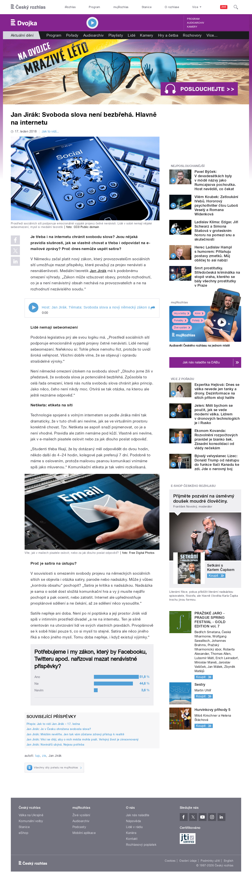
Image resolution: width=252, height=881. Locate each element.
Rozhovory (192, 35)
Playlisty (115, 35)
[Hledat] (236, 7)
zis (44, 756)
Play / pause (33, 307)
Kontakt (131, 839)
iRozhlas (70, 7)
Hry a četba (168, 35)
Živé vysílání (180, 327)
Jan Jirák (98, 271)
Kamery (192, 26)
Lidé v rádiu (134, 827)
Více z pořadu (182, 379)
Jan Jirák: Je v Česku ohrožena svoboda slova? (59, 729)
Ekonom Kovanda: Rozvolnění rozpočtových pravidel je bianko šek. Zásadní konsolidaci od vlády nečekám (216, 439)
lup (37, 756)
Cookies (170, 860)
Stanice (147, 7)
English (228, 860)
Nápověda (133, 821)
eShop (23, 833)
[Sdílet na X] (15, 250)
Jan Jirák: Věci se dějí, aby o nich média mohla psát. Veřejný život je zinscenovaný (83, 739)
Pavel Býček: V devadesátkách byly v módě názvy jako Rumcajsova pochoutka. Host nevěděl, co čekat (215, 180)
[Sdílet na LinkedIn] (15, 261)
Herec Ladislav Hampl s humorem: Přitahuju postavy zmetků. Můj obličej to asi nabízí (213, 253)
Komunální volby (31, 821)
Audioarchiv (195, 22)
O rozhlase (172, 7)
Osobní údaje (188, 860)
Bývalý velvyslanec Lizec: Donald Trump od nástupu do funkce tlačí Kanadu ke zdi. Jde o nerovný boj (217, 462)
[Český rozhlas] (28, 7)
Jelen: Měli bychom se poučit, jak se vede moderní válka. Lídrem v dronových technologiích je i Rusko (217, 414)
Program (94, 7)
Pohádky (178, 320)
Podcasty (79, 827)
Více (212, 35)
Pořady (72, 35)
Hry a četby (180, 313)
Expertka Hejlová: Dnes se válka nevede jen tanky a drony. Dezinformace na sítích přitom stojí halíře (217, 391)
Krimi (197, 313)
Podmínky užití (210, 860)
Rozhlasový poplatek (141, 845)
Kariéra (131, 833)
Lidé (131, 35)
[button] (152, 308)
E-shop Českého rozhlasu (193, 486)
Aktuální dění (22, 35)
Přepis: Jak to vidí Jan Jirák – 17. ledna (53, 723)
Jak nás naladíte (137, 815)
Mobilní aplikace (84, 833)
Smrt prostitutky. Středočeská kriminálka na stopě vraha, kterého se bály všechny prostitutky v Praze (217, 276)
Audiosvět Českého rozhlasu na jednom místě (199, 345)
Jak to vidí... (50, 131)
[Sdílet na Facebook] (15, 240)
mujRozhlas (121, 7)
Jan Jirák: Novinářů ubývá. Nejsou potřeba (55, 744)
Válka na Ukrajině (31, 815)
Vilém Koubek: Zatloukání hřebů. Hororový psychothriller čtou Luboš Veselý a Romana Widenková (216, 205)
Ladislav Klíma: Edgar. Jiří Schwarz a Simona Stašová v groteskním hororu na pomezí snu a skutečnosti (216, 230)
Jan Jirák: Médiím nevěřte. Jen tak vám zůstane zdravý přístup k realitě (75, 734)
